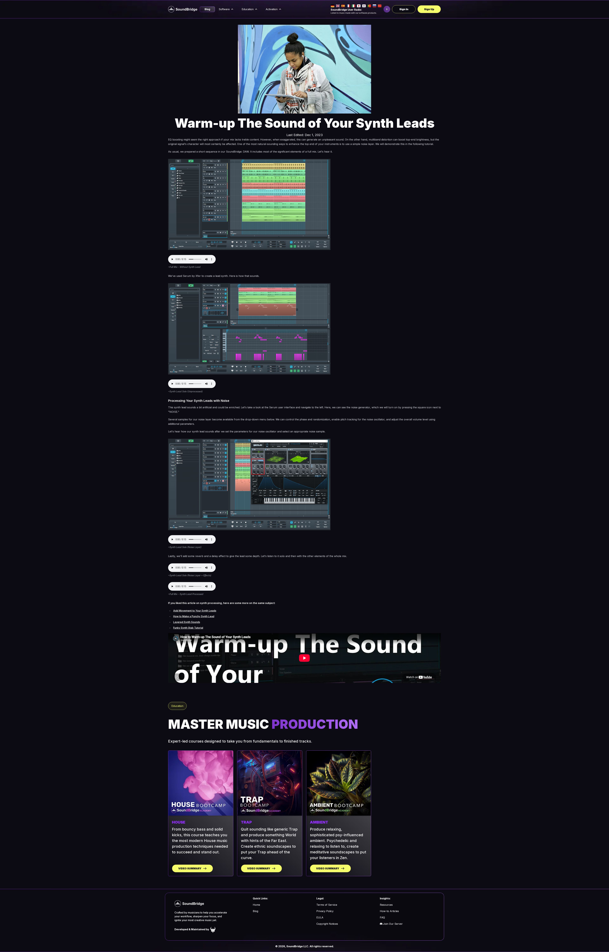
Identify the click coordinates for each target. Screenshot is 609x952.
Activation (272, 9)
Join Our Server (393, 923)
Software (224, 9)
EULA (319, 917)
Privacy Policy (325, 911)
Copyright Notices (327, 923)
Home (256, 904)
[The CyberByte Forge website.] (213, 929)
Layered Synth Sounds (186, 622)
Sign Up (429, 9)
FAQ (382, 917)
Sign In (403, 9)
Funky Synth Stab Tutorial (188, 627)
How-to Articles (389, 911)
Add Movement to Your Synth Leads (194, 610)
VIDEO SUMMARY (189, 868)
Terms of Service (326, 904)
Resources (386, 904)
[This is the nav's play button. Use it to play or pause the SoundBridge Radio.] (386, 9)
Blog (207, 9)
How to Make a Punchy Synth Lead (193, 616)
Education (248, 9)
